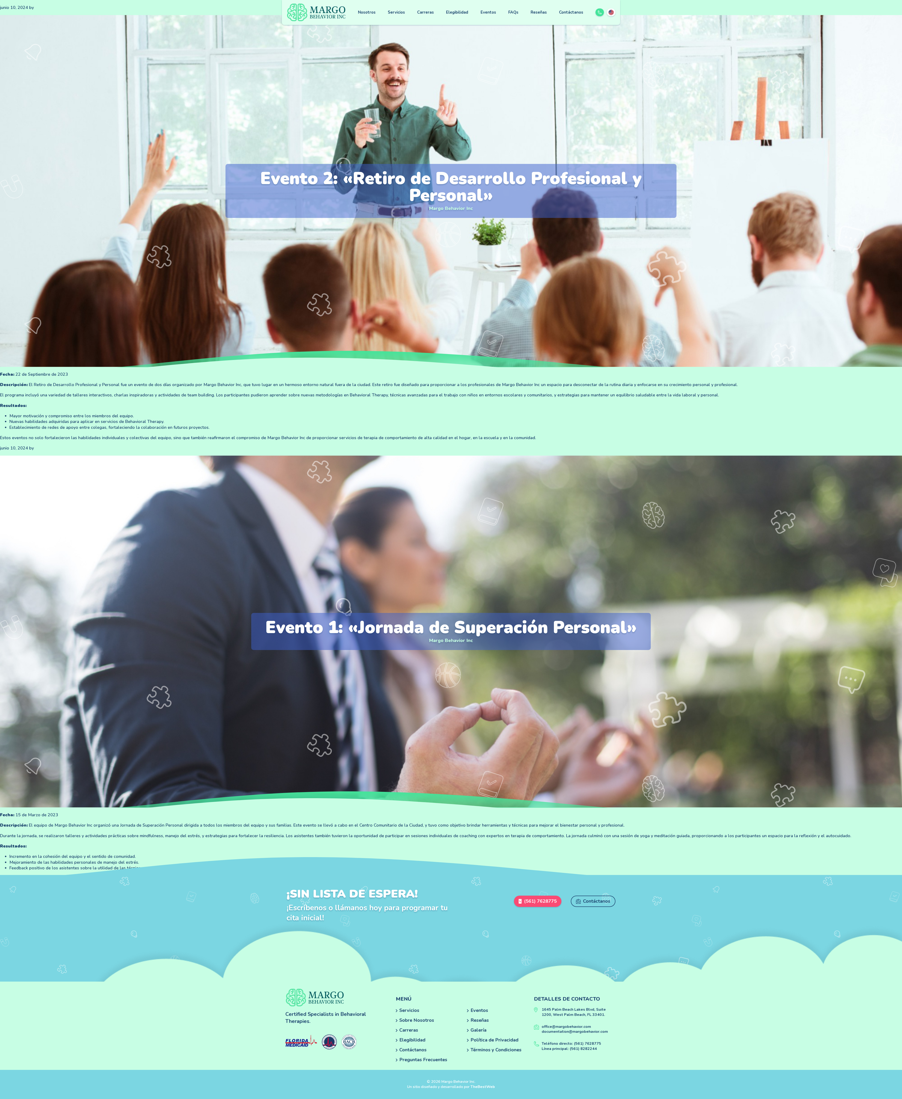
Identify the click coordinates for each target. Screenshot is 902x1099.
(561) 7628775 (540, 901)
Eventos (488, 12)
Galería (478, 1030)
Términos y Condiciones (495, 1050)
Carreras (425, 12)
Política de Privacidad (494, 1040)
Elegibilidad (457, 12)
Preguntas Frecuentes (423, 1059)
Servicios (396, 12)
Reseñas (539, 12)
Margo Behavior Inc (451, 208)
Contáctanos (571, 12)
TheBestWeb (482, 1086)
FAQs (513, 12)
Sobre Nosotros (416, 1020)
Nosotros (367, 12)
